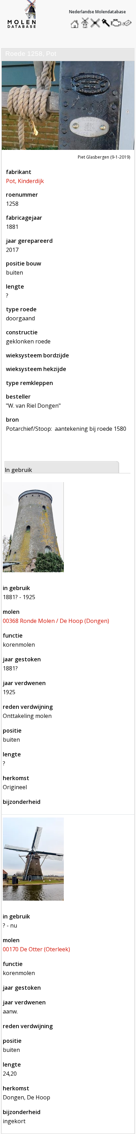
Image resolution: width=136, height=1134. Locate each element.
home (75, 21)
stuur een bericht (128, 23)
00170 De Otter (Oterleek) (36, 949)
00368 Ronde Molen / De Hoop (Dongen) (56, 621)
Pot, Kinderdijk (25, 181)
